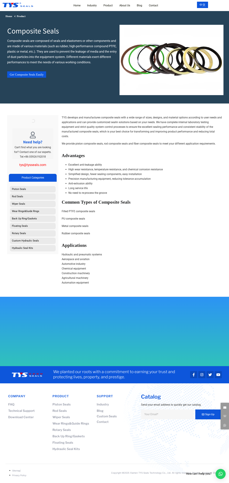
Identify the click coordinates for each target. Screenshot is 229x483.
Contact (153, 5)
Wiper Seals (61, 417)
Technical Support (21, 410)
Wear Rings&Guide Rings (70, 423)
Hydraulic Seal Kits (66, 449)
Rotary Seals (61, 430)
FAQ (11, 404)
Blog (139, 5)
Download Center (21, 417)
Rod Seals (59, 410)
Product (108, 5)
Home (76, 5)
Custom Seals (107, 416)
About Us (124, 5)
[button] (225, 407)
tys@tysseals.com (32, 165)
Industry (92, 5)
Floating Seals (62, 442)
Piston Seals (61, 404)
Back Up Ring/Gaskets (68, 436)
